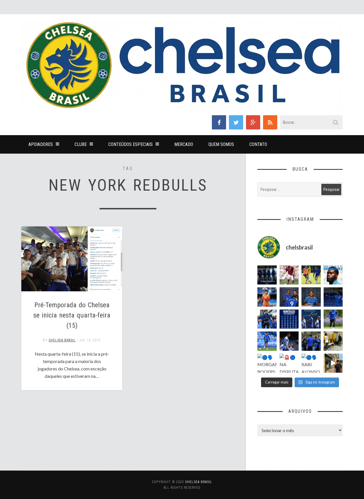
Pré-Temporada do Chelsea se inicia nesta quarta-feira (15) (71, 315)
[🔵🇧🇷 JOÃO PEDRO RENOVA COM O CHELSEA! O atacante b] (289, 297)
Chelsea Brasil (62, 340)
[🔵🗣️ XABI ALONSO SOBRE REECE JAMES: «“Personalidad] (311, 363)
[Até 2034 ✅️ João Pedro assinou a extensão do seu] (311, 297)
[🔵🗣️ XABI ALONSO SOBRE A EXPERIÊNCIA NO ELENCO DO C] (311, 341)
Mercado (183, 144)
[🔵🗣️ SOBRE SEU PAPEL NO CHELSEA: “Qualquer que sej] (311, 319)
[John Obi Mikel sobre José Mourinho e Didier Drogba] (333, 341)
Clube (81, 144)
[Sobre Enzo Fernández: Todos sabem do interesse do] (289, 341)
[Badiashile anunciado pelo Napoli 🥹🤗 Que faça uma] (333, 275)
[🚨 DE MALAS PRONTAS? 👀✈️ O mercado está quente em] (267, 275)
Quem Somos (221, 144)
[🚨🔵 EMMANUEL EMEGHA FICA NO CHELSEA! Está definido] (333, 319)
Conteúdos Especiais (130, 144)
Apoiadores (40, 144)
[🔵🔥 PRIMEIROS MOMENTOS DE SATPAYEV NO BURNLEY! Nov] (333, 363)
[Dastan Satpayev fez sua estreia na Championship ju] (289, 275)
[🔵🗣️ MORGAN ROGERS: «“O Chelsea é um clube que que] (267, 363)
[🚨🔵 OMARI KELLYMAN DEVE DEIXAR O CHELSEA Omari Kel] (267, 341)
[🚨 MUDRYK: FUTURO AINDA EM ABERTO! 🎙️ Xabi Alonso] (311, 275)
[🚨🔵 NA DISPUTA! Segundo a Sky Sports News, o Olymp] (289, 363)
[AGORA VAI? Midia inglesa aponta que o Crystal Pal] (333, 297)
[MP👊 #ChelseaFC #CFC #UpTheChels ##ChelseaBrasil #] (267, 297)
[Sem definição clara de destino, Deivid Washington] (267, 319)
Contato (258, 144)
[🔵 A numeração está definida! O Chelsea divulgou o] (289, 319)
